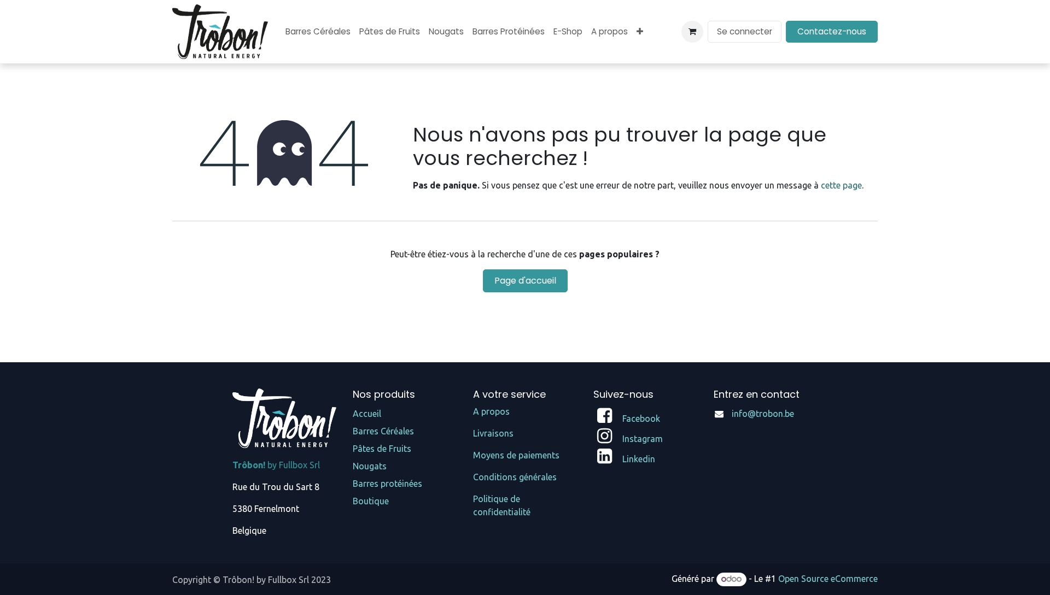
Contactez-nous (831, 31)
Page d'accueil (525, 280)
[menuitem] (318, 32)
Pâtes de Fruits (382, 448)
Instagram (642, 439)
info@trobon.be (763, 414)
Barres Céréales (383, 431)
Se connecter (744, 31)
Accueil (367, 414)
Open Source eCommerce (828, 579)
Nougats (370, 466)
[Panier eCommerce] (692, 32)
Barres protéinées (387, 483)
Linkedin (638, 459)
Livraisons (493, 433)
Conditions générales (515, 477)
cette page (841, 185)
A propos (491, 411)
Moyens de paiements (516, 455)
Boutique (371, 501)
